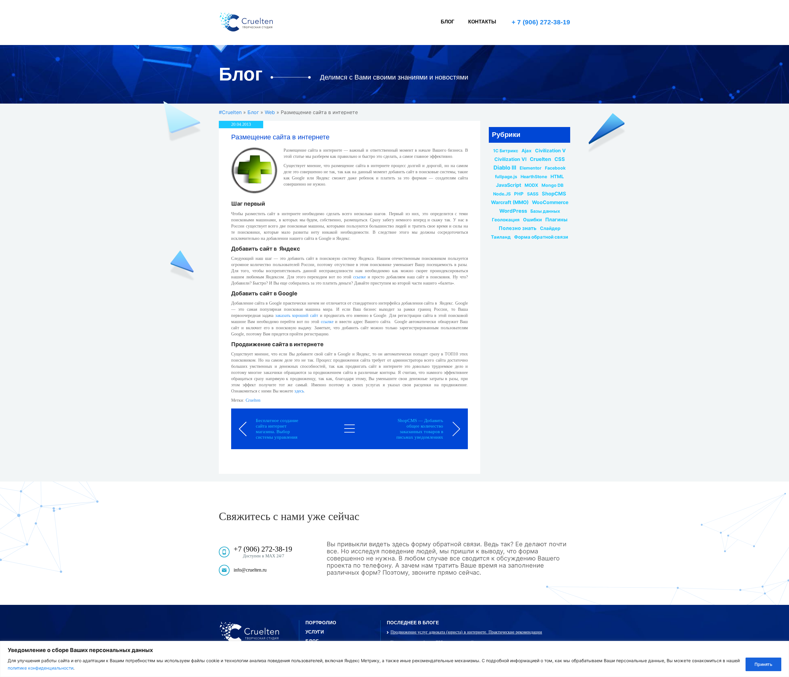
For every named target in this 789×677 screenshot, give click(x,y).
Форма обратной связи (541, 237)
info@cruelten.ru (250, 569)
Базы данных (545, 211)
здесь (299, 391)
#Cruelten (230, 112)
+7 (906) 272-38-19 (263, 549)
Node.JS (502, 193)
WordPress (513, 210)
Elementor (531, 168)
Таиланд (501, 237)
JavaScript (508, 185)
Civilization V (550, 150)
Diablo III (504, 167)
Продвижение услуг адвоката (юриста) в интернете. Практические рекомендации (466, 632)
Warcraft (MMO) (510, 202)
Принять (763, 664)
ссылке (359, 277)
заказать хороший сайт (296, 315)
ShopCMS (554, 193)
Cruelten (253, 400)
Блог (447, 21)
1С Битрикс (505, 150)
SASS (532, 193)
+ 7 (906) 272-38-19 (541, 22)
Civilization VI (510, 159)
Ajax (526, 150)
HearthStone (534, 176)
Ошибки (532, 219)
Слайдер (550, 228)
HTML (557, 176)
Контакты (482, 21)
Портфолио (320, 622)
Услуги (314, 631)
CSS (559, 159)
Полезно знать (518, 228)
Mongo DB (552, 185)
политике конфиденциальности (40, 668)
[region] (394, 659)
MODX (531, 185)
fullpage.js (506, 176)
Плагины (556, 219)
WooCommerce (550, 202)
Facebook (555, 168)
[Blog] (349, 428)
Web (270, 112)
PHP (519, 193)
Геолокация (506, 219)
